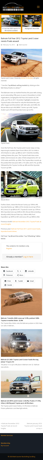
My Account (5, 445)
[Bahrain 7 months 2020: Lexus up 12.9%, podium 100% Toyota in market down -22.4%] (21, 301)
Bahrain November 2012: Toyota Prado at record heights (10, 425)
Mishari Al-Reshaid (27, 78)
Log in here (28, 256)
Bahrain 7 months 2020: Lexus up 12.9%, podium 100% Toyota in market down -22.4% (20, 319)
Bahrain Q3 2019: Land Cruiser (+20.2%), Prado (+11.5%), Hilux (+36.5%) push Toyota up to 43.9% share (21, 402)
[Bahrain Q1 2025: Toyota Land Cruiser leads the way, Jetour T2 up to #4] (21, 343)
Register (9, 248)
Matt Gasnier (23, 45)
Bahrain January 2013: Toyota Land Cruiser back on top (33, 425)
